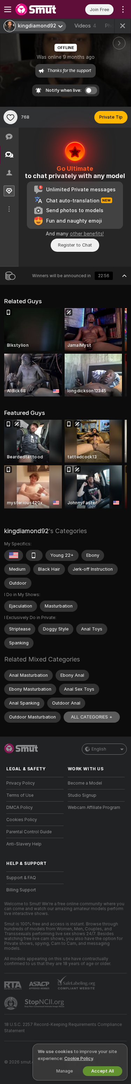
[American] (13, 555)
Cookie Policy (78, 1058)
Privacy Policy (20, 783)
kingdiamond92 (26, 531)
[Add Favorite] (10, 117)
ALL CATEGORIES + (91, 717)
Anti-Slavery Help (24, 844)
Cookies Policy (21, 819)
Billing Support (21, 890)
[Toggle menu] (7, 9)
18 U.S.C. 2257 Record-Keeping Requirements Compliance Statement (63, 1027)
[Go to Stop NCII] (45, 1003)
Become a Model (85, 783)
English (99, 749)
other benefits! (87, 233)
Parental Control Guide (29, 831)
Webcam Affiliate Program (94, 807)
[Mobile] (34, 555)
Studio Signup (82, 795)
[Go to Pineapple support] (11, 1003)
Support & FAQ (21, 877)
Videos (85, 26)
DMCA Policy (19, 807)
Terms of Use (20, 795)
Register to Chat (75, 245)
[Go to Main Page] (40, 9)
